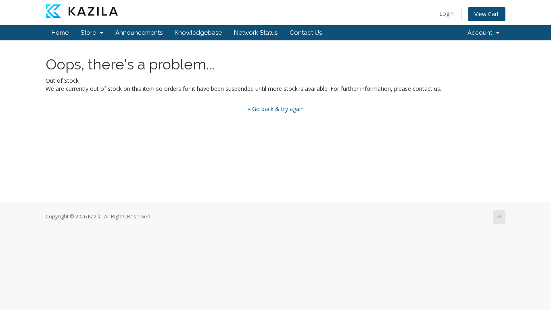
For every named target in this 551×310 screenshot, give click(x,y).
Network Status (256, 32)
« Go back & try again (276, 109)
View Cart (486, 14)
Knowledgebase (198, 32)
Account (481, 32)
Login (446, 13)
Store (90, 32)
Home (60, 32)
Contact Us (306, 32)
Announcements (139, 32)
